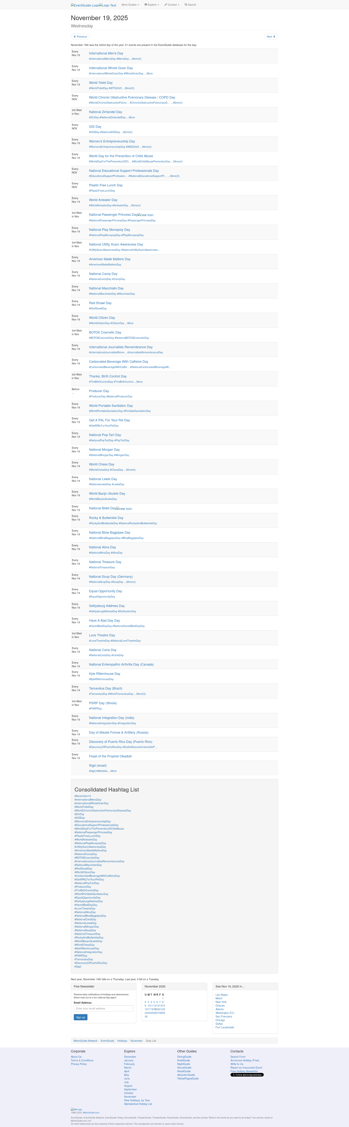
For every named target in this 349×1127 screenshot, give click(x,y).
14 (160, 1005)
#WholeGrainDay (133, 73)
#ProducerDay (97, 396)
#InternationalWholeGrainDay (106, 73)
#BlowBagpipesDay (132, 538)
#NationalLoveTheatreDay (126, 640)
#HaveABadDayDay (100, 626)
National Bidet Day (102, 508)
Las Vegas (222, 994)
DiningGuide (184, 1056)
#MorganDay (121, 455)
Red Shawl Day (100, 302)
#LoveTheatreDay (99, 640)
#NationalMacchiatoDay (102, 293)
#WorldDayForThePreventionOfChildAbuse (99, 828)
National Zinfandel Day (105, 111)
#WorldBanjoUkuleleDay (103, 499)
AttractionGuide (186, 1075)
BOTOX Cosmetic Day (105, 332)
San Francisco (224, 1016)
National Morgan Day (104, 449)
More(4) (177, 102)
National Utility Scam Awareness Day (116, 244)
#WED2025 (132, 146)
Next (270, 36)
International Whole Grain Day (111, 67)
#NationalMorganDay (101, 455)
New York (221, 1002)
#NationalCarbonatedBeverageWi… (150, 367)
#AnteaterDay (120, 205)
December (130, 1056)
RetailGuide (184, 1071)
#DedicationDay (127, 611)
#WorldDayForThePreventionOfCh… (110, 161)
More (150, 73)
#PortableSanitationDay (137, 411)
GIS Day (95, 126)
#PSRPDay (95, 708)
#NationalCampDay (100, 279)
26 (154, 1012)
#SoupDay (117, 582)
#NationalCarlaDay (100, 655)
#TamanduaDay (98, 694)
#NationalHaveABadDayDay (129, 626)
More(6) (128, 132)
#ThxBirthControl (123, 381)
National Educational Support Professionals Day (124, 170)
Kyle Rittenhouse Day (104, 673)
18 (152, 1009)
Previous (81, 36)
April (126, 1071)
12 (154, 1005)
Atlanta (220, 1009)
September (130, 1089)
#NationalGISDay (110, 132)
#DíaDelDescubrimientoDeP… (140, 747)
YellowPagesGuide (188, 1078)
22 (163, 1009)
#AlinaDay (117, 552)
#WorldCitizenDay (99, 323)
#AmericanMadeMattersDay (105, 264)
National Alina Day (102, 547)
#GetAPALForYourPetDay (104, 425)
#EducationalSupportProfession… (108, 176)
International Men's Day (106, 53)
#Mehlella (101, 771)
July (126, 1082)
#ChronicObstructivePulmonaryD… (150, 102)
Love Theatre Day (102, 635)
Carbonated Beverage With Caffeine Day (118, 361)
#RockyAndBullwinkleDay (103, 523)
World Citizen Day (102, 317)
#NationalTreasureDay (102, 567)
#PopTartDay (121, 440)
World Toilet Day (101, 82)
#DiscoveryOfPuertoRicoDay (105, 747)
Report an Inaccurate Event (246, 1067)
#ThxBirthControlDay (101, 381)
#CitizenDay (117, 323)
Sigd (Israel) (98, 765)
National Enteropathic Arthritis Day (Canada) (121, 664)
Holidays (122, 1040)
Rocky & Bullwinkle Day (106, 517)
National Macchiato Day (106, 288)
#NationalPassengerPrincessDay (108, 220)
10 (149, 1005)
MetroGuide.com (91, 1112)
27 (157, 1012)
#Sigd (92, 771)
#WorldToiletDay (98, 88)
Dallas (219, 1023)
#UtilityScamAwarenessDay (105, 249)
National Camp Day (103, 273)
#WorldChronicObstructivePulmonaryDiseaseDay (103, 810)
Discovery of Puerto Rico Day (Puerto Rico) (120, 741)
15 (163, 1005)
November (137, 1040)
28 (160, 1012)
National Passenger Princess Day (113, 214)
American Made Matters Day (110, 258)
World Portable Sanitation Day (111, 405)
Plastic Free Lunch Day (106, 185)
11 (152, 1005)
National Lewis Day (103, 478)
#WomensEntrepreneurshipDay (107, 146)
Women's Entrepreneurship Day (112, 141)
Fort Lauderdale (225, 1027)
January (128, 1060)
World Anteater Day (103, 199)
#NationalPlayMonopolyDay (105, 235)
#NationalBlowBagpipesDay (105, 538)
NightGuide (183, 1064)
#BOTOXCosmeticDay (101, 337)
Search (191, 4)
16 (146, 1009)
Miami (219, 998)
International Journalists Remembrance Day (121, 346)
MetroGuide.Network (85, 1040)
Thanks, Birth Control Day (108, 376)
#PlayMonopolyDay (132, 235)
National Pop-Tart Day (105, 434)
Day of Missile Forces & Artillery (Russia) (119, 732)
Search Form (238, 1056)
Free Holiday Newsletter (244, 1071)
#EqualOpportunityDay (102, 596)
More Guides (129, 4)
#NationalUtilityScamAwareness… (140, 249)
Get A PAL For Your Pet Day (109, 420)
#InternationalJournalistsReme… (108, 352)
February (129, 1064)
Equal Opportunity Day (105, 590)
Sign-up (80, 1017)
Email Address (83, 1002)
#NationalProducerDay (119, 396)
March (127, 1067)
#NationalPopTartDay (101, 440)
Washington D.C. (225, 1012)
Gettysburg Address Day (107, 605)
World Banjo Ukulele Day (107, 493)
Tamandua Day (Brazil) (105, 688)
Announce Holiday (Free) (244, 1060)
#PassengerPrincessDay (141, 220)
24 (149, 1012)
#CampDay (118, 279)
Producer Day (99, 390)
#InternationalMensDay (102, 58)
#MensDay (123, 58)
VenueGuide (184, 1067)
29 (163, 1012)
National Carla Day (103, 649)
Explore (152, 4)
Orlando (220, 1005)
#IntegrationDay (127, 723)
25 (152, 1012)
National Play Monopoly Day (109, 229)
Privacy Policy (79, 1064)
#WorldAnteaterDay (100, 205)
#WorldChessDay (99, 469)
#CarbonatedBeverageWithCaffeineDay (97, 876)
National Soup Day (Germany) (111, 576)
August (128, 1085)
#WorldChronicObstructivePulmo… (109, 102)
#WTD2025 (115, 88)
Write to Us (236, 1064)
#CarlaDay (117, 655)
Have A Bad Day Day (104, 620)
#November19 (83, 796)
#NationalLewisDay (100, 484)
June (127, 1078)
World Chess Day (101, 464)
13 (157, 1005)
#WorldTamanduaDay (120, 694)
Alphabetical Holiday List (138, 1104)
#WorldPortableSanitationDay (106, 411)
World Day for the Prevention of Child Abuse (121, 155)
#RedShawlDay (98, 308)
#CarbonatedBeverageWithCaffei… (109, 367)
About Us (76, 1056)
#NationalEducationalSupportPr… (148, 176)
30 (146, 1016)
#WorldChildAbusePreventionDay (151, 161)
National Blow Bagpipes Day (109, 532)
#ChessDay (116, 469)
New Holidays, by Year (137, 1100)
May (126, 1075)
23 (146, 1012)
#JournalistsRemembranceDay (145, 352)
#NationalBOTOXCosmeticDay (132, 337)
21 (160, 1009)
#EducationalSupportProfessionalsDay (97, 825)
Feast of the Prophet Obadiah (110, 756)
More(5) (136, 58)
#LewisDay (118, 484)
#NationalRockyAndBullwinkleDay (138, 523)
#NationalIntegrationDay (103, 723)
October (128, 1093)
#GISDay (94, 132)
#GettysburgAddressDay (103, 611)
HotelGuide (183, 1060)
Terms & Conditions (82, 1060)
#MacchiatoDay (126, 293)
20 (157, 1009)
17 (149, 1009)
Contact (172, 4)
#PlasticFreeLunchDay (102, 190)
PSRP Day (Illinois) (103, 702)
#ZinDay (94, 117)
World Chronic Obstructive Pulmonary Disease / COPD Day (132, 97)
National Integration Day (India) (111, 717)
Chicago (220, 1020)
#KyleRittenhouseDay (101, 679)
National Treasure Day (105, 561)
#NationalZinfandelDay (112, 117)
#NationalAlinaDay (99, 552)
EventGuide (107, 1040)
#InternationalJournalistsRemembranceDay (99, 861)
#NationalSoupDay (100, 582)
